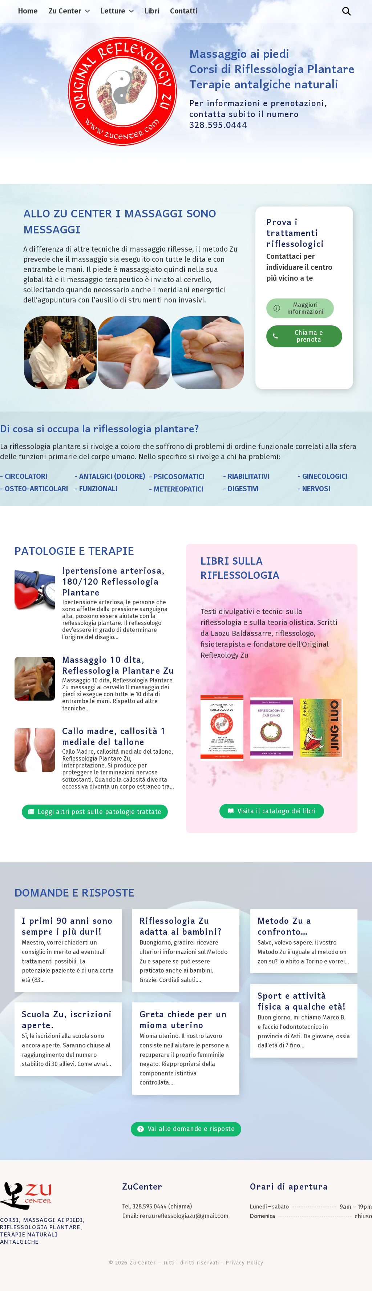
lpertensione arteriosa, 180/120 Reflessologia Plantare (113, 582)
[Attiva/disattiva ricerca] (346, 11)
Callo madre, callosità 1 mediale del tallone (114, 737)
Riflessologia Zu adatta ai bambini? (181, 927)
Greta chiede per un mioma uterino (183, 1020)
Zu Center (65, 11)
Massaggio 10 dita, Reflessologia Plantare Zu (118, 666)
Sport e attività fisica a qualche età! (302, 1002)
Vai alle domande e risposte (191, 1129)
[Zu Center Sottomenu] (87, 11)
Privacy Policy (244, 1263)
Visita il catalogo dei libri (276, 811)
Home (28, 11)
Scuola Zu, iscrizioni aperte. (67, 1020)
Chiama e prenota (309, 336)
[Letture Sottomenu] (131, 11)
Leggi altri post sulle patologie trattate (99, 812)
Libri (152, 11)
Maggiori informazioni (305, 308)
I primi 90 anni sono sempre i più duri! (67, 927)
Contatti (183, 11)
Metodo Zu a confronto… (284, 927)
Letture (113, 11)
